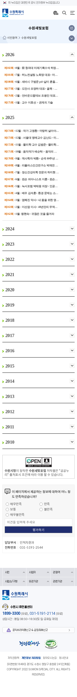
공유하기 (72, 28)
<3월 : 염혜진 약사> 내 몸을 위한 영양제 (38, 200)
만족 (47, 503)
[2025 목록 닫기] (72, 118)
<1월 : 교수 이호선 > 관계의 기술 (33, 102)
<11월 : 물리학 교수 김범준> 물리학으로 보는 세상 (44, 144)
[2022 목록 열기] (72, 260)
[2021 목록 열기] (72, 275)
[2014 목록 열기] (72, 382)
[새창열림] (39, 463)
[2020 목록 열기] (72, 290)
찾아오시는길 (50, 657)
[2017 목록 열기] (72, 336)
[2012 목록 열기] (72, 412)
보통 (13, 509)
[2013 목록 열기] (72, 397)
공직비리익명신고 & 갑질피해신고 (30, 630)
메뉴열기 (72, 13)
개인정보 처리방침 (31, 657)
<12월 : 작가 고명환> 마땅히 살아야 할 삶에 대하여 (44, 130)
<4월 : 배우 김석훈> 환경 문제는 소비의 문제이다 (43, 193)
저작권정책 (13, 657)
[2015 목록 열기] (72, 367)
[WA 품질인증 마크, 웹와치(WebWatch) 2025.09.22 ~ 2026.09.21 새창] (51, 644)
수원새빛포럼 (29, 38)
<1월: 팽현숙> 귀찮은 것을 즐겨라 (34, 213)
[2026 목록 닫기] (72, 55)
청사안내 (63, 657)
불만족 (48, 509)
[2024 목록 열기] (72, 229)
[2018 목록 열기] (72, 321)
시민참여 (12, 38)
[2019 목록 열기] (72, 306)
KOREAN (55, 13)
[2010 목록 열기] (72, 443)
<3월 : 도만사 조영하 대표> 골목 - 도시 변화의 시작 (44, 88)
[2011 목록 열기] (72, 427)
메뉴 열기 (71, 38)
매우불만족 (17, 514)
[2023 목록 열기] (72, 245)
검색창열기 (64, 13)
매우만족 (16, 503)
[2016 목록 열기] (72, 351)
